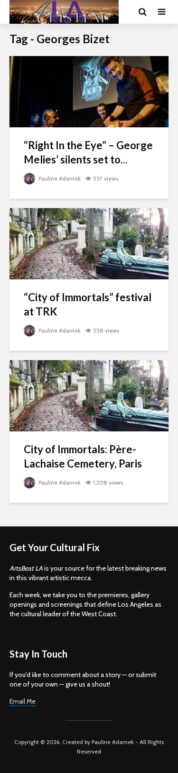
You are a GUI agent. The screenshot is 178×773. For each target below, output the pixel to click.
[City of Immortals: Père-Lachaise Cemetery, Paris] (89, 395)
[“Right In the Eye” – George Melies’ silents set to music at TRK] (89, 90)
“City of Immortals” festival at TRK (87, 304)
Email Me (22, 701)
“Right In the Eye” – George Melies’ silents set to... (88, 152)
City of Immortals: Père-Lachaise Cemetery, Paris (83, 456)
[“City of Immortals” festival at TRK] (89, 243)
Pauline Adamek (59, 178)
